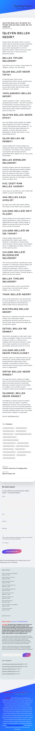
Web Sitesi (4, 528)
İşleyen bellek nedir (20, 449)
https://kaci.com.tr (24, 560)
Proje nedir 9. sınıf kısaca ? (8, 592)
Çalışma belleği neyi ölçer (9, 443)
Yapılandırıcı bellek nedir (8, 458)
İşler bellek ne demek (8, 449)
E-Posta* (4, 521)
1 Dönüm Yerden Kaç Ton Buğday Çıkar (14, 468)
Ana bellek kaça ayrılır (8, 428)
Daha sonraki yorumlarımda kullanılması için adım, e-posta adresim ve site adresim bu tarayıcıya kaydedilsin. (17, 538)
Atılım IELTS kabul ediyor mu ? (9, 585)
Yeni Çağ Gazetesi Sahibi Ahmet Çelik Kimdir (12, 664)
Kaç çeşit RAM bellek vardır (24, 452)
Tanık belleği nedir (21, 455)
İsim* (3, 514)
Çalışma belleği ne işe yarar (9, 437)
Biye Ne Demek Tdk (8, 473)
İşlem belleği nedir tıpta (8, 446)
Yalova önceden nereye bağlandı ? (10, 573)
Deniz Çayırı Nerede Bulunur (8, 673)
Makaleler (9, 424)
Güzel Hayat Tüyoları (24, 6)
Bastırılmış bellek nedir (21, 428)
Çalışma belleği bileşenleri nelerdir (23, 434)
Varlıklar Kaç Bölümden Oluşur (9, 668)
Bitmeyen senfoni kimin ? (7, 596)
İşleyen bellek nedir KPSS (9, 452)
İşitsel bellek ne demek (23, 443)
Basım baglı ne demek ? (7, 600)
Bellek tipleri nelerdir (21, 431)
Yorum (3, 496)
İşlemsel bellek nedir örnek (22, 446)
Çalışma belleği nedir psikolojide (10, 440)
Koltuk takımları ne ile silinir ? (8, 577)
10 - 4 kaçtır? (5, 542)
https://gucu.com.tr (6, 562)
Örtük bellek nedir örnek (8, 455)
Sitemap (14, 562)
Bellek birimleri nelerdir (8, 431)
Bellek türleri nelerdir (8, 434)
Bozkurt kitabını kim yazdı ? (8, 581)
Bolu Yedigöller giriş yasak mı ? (9, 589)
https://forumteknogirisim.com (9, 560)
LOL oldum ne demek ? (7, 608)
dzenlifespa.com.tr (13, 416)
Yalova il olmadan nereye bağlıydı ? (10, 604)
